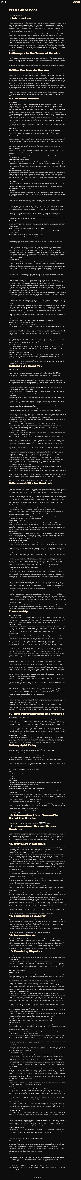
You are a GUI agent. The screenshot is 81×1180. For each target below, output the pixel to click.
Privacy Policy (42, 822)
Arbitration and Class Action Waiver (35, 1103)
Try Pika (77, 2)
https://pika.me (46, 23)
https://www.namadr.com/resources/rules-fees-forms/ (23, 989)
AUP (44, 40)
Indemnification (35, 1112)
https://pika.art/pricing (48, 276)
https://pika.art (56, 23)
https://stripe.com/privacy (53, 250)
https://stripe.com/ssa (31, 250)
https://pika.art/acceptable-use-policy (41, 38)
